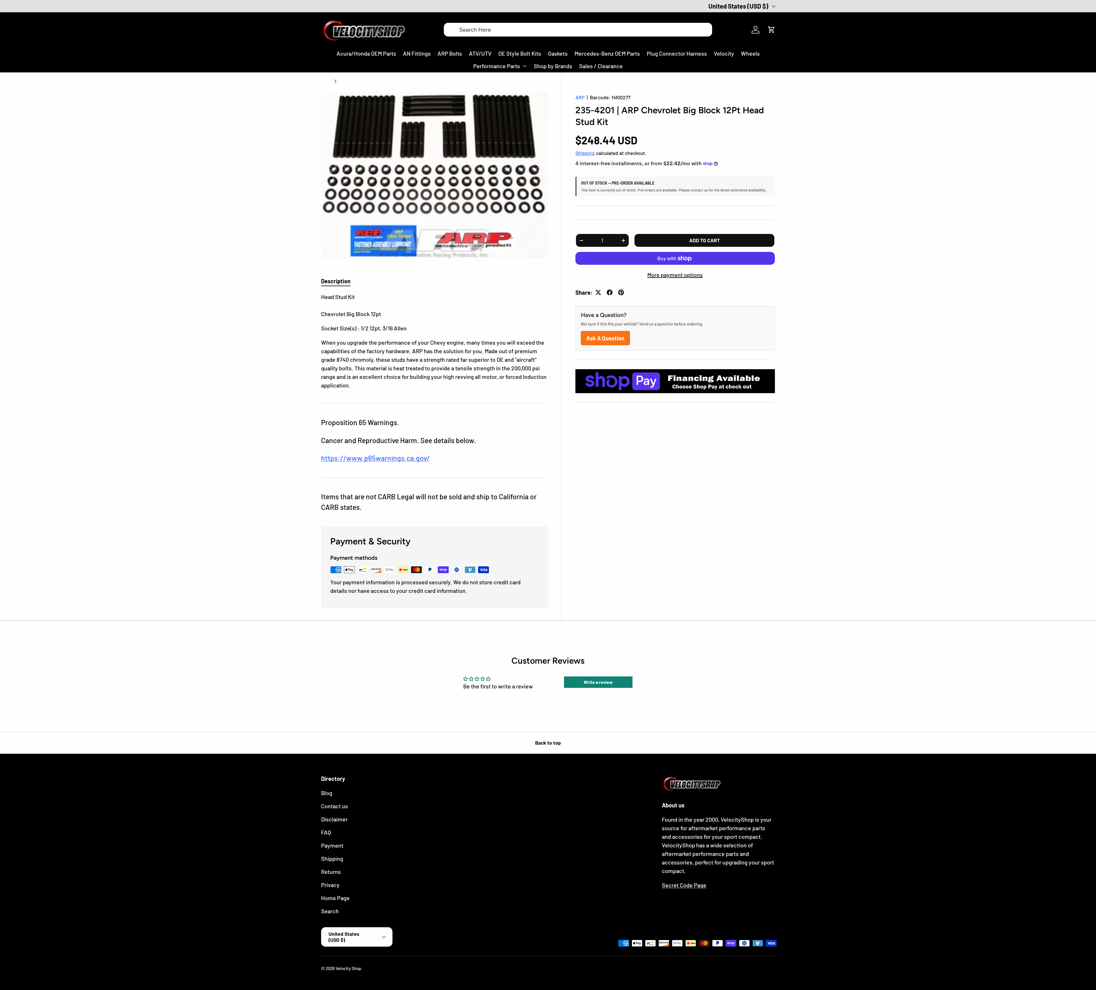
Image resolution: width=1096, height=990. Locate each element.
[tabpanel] (434, 340)
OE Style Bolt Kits (519, 53)
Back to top (548, 743)
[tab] (335, 281)
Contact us (334, 806)
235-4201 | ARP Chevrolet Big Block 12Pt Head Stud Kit (381, 81)
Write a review (598, 682)
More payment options (675, 274)
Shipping (585, 153)
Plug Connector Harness (677, 53)
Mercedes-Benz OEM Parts (607, 53)
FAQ (326, 832)
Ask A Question (605, 338)
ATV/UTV (480, 53)
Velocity (724, 53)
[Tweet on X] (598, 292)
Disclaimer (334, 819)
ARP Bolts (450, 53)
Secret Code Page (684, 885)
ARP (580, 97)
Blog (326, 792)
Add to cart (704, 240)
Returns (331, 871)
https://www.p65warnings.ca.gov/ (375, 458)
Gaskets (558, 53)
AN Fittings (417, 53)
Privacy (330, 884)
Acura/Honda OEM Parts (366, 53)
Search (330, 911)
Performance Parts (496, 65)
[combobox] (578, 30)
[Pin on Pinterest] (621, 292)
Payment (332, 845)
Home (326, 81)
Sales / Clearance (601, 65)
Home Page (335, 897)
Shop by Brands (553, 65)
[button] (771, 29)
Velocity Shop (348, 968)
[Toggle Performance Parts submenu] (524, 65)
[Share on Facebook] (609, 292)
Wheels (750, 53)
